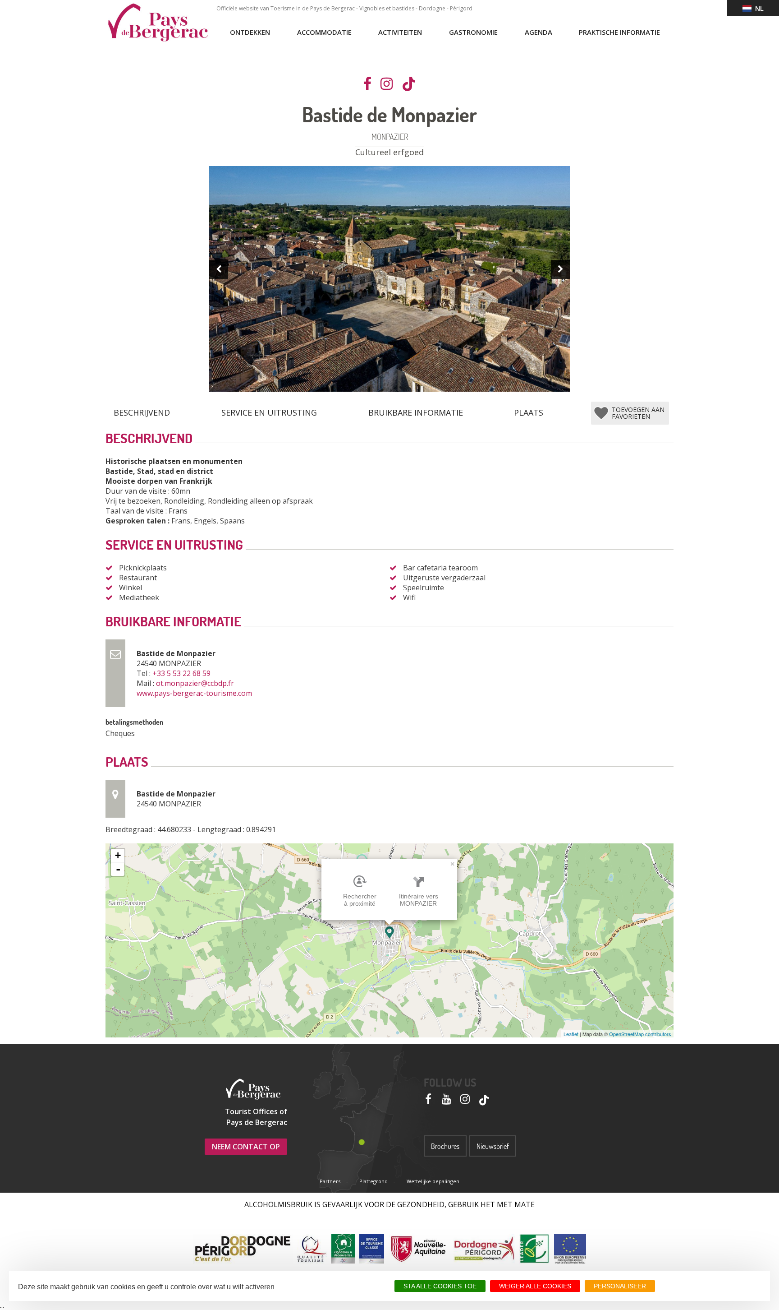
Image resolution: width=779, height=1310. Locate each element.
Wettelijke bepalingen (433, 1181)
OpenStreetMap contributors (640, 1033)
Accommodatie (324, 32)
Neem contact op (246, 1147)
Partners (330, 1181)
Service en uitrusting (269, 412)
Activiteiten (400, 32)
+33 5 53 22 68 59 (182, 673)
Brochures (445, 1146)
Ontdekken (250, 32)
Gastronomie (473, 32)
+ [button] (118, 855)
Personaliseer (620, 1286)
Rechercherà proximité (359, 900)
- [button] (118, 869)
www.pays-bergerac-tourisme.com (195, 693)
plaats (528, 412)
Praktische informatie (619, 32)
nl (758, 8)
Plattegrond (373, 1181)
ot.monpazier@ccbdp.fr (196, 683)
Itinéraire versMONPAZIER (418, 900)
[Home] (157, 22)
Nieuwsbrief (493, 1146)
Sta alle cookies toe (440, 1286)
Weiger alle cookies (535, 1286)
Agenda (538, 32)
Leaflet (571, 1033)
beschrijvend (142, 412)
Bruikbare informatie (415, 412)
